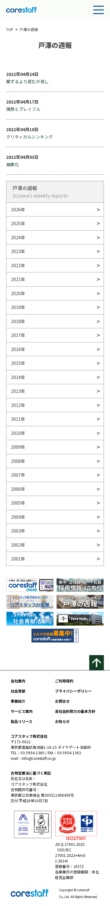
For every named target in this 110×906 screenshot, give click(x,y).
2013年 (18, 391)
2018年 (18, 321)
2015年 (18, 363)
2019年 (18, 307)
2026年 (18, 209)
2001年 (18, 559)
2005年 (18, 503)
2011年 (18, 419)
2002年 (18, 545)
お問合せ (62, 701)
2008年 (18, 461)
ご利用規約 (64, 680)
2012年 (18, 405)
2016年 (18, 349)
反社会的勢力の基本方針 (75, 711)
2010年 (18, 433)
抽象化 (12, 164)
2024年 (18, 237)
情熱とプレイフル (23, 109)
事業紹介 (18, 701)
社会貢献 (18, 690)
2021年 (18, 279)
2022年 (18, 265)
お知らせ (62, 721)
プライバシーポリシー (73, 690)
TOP (9, 29)
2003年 (18, 531)
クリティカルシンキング (29, 137)
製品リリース (21, 721)
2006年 (18, 489)
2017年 (18, 335)
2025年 (18, 223)
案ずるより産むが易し (27, 81)
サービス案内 (22, 711)
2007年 (18, 475)
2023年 (18, 251)
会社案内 (18, 680)
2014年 (18, 377)
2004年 (18, 517)
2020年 (18, 293)
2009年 (18, 447)
